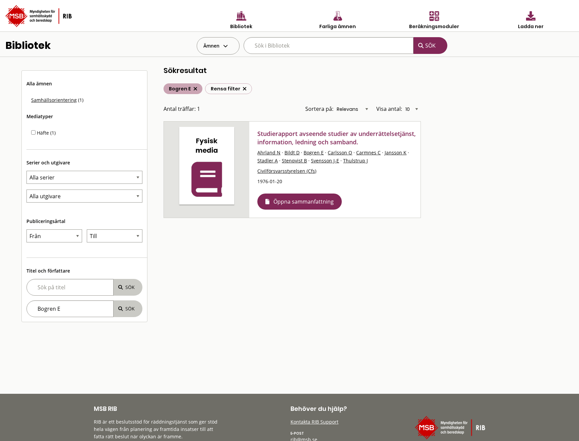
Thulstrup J (355, 160)
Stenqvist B (294, 160)
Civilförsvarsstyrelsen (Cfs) (286, 171)
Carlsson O (340, 152)
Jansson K (395, 152)
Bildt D (292, 152)
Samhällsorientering (54, 100)
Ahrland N (268, 152)
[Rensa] (244, 88)
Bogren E (314, 152)
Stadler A (267, 160)
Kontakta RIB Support (314, 422)
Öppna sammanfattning (303, 201)
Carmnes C (368, 152)
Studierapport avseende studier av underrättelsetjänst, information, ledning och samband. (336, 138)
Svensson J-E (325, 160)
